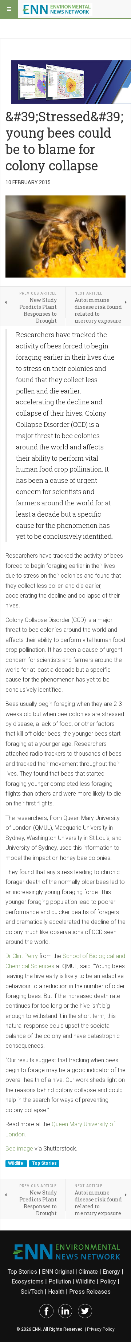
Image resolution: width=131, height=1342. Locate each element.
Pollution (59, 1281)
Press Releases (90, 1291)
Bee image (19, 1148)
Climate (88, 1271)
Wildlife (16, 1163)
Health (56, 1291)
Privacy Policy (101, 1329)
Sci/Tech (32, 1291)
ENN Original (58, 1271)
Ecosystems (28, 1281)
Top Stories (44, 1163)
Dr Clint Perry (21, 956)
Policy (108, 1281)
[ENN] (57, 9)
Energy (111, 1271)
